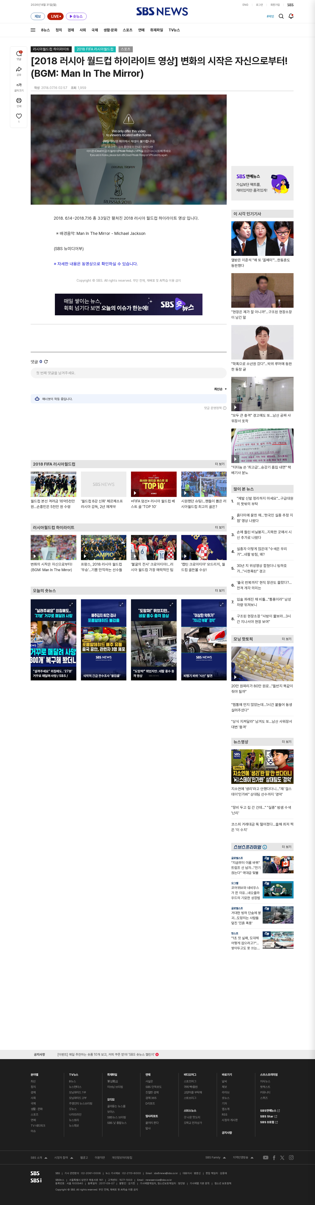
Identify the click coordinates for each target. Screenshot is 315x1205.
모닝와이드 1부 (77, 1092)
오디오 (111, 1098)
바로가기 (227, 1073)
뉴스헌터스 (75, 1087)
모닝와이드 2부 (77, 1098)
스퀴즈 (264, 1098)
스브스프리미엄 (269, 1073)
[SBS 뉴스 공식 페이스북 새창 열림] (274, 1158)
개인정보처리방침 (122, 1157)
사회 (83, 30)
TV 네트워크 (38, 1125)
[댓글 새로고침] (46, 361)
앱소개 (225, 1109)
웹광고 (84, 1157)
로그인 (259, 4)
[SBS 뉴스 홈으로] (162, 11)
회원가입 (275, 4)
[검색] (281, 16)
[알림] (291, 16)
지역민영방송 (243, 1158)
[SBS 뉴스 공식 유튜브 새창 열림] (266, 1157)
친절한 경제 (152, 1092)
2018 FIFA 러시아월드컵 (95, 49)
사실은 (149, 1081)
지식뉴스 (265, 1081)
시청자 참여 (63, 1158)
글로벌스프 (237, 858)
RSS (224, 1114)
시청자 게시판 (230, 1120)
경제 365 (151, 1098)
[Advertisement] (129, 435)
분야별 (34, 1073)
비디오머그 (190, 1073)
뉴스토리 (74, 1120)
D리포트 (150, 1103)
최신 (33, 1081)
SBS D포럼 (267, 1121)
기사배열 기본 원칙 (200, 1183)
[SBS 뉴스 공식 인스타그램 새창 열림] (291, 1157)
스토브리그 (190, 1098)
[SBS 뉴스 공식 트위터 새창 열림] (282, 1157)
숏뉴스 (225, 1098)
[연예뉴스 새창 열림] (262, 183)
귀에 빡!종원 (191, 1087)
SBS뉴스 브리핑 (116, 1117)
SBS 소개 (39, 1158)
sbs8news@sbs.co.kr (166, 1173)
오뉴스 (73, 1109)
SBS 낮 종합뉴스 (117, 1123)
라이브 (225, 1092)
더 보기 (218, 463)
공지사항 (227, 1132)
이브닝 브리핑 (115, 1087)
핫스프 (234, 933)
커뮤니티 (265, 1092)
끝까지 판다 (152, 1123)
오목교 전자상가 (193, 1123)
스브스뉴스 (190, 1109)
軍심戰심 (112, 1081)
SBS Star (266, 1115)
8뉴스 (45, 30)
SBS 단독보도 (154, 1087)
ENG (245, 4)
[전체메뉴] (33, 30)
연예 (141, 30)
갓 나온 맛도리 (192, 1117)
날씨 (224, 1081)
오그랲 (234, 883)
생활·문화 (110, 30)
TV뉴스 (174, 30)
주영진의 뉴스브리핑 (80, 1103)
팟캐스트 (265, 1087)
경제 (71, 30)
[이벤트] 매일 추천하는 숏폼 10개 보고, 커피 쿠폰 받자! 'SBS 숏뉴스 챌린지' (106, 1053)
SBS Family (215, 1158)
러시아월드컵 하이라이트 (51, 49)
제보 (224, 1087)
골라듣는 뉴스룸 (116, 1106)
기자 (224, 1103)
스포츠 (128, 30)
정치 (59, 30)
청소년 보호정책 (222, 1183)
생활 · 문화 (37, 1109)
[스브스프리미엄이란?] (265, 847)
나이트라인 (75, 1114)
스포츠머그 (190, 1081)
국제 (95, 30)
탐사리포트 (152, 1115)
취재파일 (156, 30)
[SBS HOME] (290, 4)
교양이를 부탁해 (193, 1092)
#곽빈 (270, 16)
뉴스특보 (74, 1125)
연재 (148, 1073)
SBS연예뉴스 (268, 1110)
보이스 (111, 1111)
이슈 (33, 1131)
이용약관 (100, 1157)
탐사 (148, 1128)
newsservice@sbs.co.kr (159, 1179)
